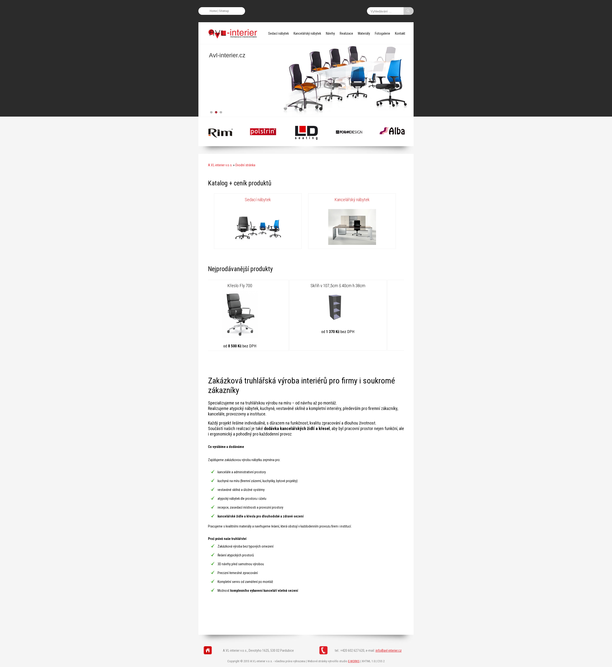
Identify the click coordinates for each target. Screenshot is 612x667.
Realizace (346, 33)
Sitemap (224, 11)
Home (213, 11)
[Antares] (306, 144)
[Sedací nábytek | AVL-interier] (258, 244)
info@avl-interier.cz (389, 650)
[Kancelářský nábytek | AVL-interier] (352, 244)
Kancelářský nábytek (307, 33)
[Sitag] (263, 144)
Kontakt (400, 33)
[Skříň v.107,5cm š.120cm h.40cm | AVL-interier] (355, 324)
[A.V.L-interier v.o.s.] (234, 33)
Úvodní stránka (245, 165)
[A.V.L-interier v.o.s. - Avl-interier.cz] (306, 81)
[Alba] (220, 144)
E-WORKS (354, 661)
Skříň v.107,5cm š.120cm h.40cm (354, 285)
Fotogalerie (382, 33)
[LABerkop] (349, 144)
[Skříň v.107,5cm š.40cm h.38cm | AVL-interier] (257, 324)
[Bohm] (392, 144)
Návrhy (330, 33)
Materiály (364, 33)
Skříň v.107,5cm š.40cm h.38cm (256, 285)
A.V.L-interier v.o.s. (220, 165)
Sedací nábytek (278, 33)
